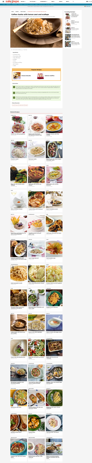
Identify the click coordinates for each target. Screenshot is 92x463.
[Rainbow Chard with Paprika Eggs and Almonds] (54, 372)
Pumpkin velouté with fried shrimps (52, 135)
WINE (52, 1)
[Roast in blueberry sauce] (54, 199)
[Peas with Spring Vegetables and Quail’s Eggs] (36, 297)
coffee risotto (22, 105)
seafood (30, 413)
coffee (26, 105)
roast (47, 190)
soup (30, 165)
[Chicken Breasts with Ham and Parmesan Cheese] (36, 397)
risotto (17, 105)
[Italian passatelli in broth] (18, 273)
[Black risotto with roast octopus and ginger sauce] (68, 44)
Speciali (52, 4)
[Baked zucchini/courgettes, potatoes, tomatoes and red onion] (54, 446)
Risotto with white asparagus (35, 332)
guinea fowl (13, 115)
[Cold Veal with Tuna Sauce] (54, 422)
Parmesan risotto (32, 159)
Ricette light (20, 4)
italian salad (31, 363)
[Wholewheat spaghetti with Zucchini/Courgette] (18, 372)
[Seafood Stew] (36, 422)
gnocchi (30, 239)
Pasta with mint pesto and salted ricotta (36, 358)
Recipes (17, 11)
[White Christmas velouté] (18, 199)
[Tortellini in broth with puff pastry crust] (36, 223)
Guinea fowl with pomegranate (75, 16)
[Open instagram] (91, 1)
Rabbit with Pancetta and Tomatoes (52, 358)
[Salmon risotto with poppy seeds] (54, 322)
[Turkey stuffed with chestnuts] (36, 199)
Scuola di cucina (42, 4)
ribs (47, 214)
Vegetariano (8, 4)
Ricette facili (32, 4)
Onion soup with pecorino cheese (36, 283)
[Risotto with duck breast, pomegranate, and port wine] (68, 23)
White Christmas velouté (16, 209)
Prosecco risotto (75, 28)
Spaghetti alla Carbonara (52, 307)
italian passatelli (14, 264)
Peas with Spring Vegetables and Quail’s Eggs (36, 308)
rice (13, 105)
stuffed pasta (31, 214)
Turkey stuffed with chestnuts (36, 209)
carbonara (13, 239)
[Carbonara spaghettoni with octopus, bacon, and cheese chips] (18, 248)
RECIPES (22, 1)
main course (13, 388)
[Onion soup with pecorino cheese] (36, 273)
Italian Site (88, 6)
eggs (30, 288)
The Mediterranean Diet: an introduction (75, 36)
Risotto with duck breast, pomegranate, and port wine (75, 22)
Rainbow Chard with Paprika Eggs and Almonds (54, 383)
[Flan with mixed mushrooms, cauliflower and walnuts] (18, 297)
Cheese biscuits (26, 75)
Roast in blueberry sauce (52, 209)
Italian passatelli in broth (16, 283)
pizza (47, 165)
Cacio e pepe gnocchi (34, 258)
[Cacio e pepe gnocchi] (36, 248)
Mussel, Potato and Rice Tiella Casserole (35, 457)
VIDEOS (60, 1)
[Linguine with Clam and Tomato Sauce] (18, 446)
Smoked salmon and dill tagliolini (54, 283)
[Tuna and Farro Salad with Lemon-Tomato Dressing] (36, 372)
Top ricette (48, 4)
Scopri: (4, 4)
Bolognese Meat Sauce (16, 432)
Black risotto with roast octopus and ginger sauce (75, 43)
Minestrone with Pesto (16, 407)
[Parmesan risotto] (36, 149)
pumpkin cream (49, 115)
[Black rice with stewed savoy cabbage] (18, 174)
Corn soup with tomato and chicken (35, 185)
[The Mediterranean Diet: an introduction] (68, 37)
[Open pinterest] (89, 1)
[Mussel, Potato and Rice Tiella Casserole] (36, 446)
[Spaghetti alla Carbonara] (54, 297)
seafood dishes (32, 437)
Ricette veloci (26, 4)
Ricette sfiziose (14, 4)
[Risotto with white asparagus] (36, 322)
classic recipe (13, 413)
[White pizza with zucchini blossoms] (54, 174)
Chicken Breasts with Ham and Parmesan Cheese (36, 408)
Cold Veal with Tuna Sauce (52, 432)
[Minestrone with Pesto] (18, 397)
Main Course (23, 11)
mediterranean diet (75, 34)
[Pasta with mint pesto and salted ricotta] (36, 347)
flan (12, 288)
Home (12, 11)
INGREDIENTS (43, 1)
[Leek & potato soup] (54, 248)
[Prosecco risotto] (68, 30)
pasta (47, 264)
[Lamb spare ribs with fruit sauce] (54, 223)
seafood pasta (14, 437)
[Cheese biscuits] (16, 75)
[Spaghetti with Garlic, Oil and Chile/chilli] (54, 397)
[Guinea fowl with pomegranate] (68, 16)
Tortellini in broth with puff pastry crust (35, 234)
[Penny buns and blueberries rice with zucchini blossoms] (18, 223)
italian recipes (49, 338)
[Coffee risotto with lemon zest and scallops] (18, 322)
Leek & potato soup (50, 258)
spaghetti (13, 363)
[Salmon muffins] (40, 75)
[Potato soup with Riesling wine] (18, 347)
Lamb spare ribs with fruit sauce (53, 233)
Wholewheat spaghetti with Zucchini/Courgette (17, 383)
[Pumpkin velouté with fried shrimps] (54, 124)
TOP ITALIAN (32, 1)
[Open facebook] (87, 1)
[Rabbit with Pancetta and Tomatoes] (54, 347)
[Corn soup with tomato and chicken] (36, 174)
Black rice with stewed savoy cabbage (17, 185)
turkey (30, 190)
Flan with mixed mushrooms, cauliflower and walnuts (17, 308)
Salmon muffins (49, 75)
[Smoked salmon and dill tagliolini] (54, 273)
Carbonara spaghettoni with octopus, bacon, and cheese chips (18, 259)
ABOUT (67, 1)
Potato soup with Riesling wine (18, 357)
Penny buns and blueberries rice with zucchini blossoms (18, 234)
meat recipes (48, 413)
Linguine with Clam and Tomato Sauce (18, 457)
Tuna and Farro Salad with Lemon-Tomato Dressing (35, 383)
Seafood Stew (32, 432)
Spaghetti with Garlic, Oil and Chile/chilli (53, 408)
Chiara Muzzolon (16, 103)
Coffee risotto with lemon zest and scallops (18, 333)
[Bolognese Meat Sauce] (18, 422)
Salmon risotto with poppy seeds (54, 332)
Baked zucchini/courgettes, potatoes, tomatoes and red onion (52, 457)
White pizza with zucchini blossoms (52, 185)
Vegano (36, 4)
